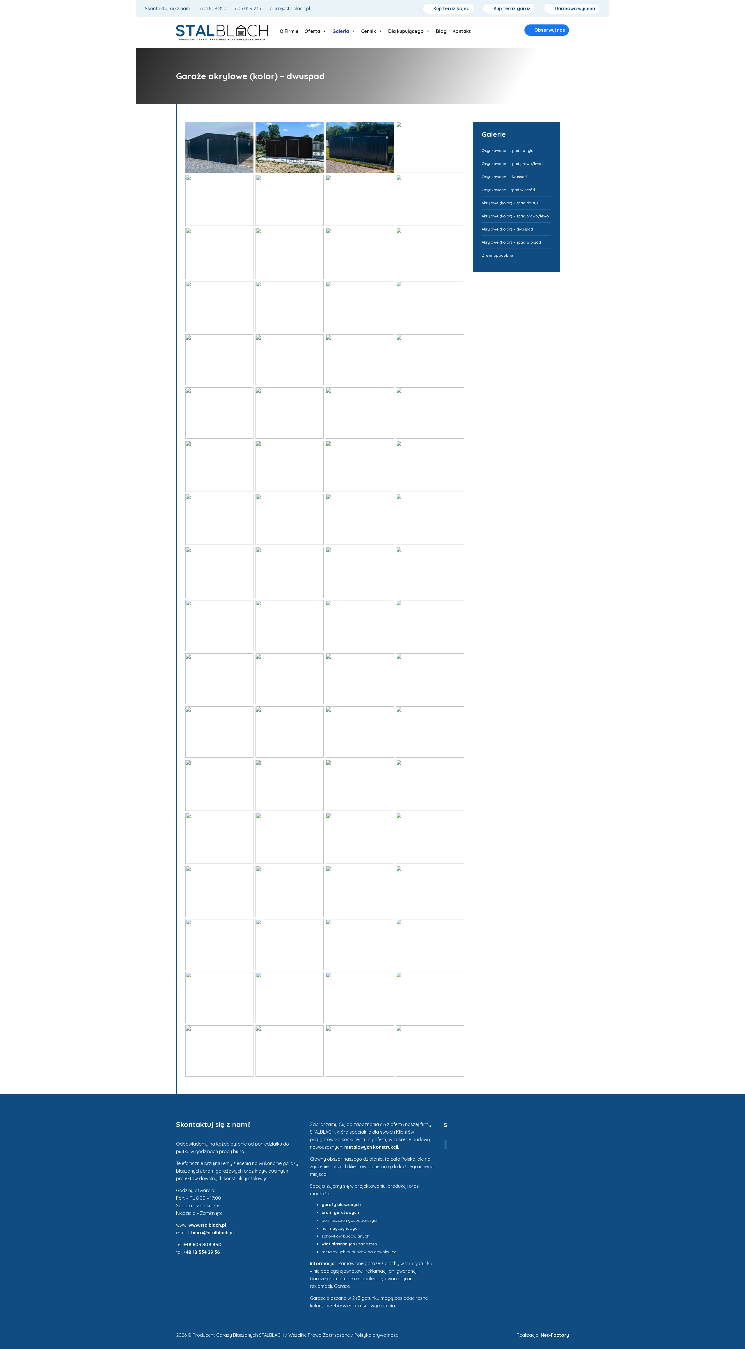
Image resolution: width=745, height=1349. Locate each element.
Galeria (340, 29)
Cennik (368, 29)
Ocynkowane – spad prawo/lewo (512, 163)
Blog (441, 29)
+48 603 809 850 (202, 1244)
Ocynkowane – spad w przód (508, 189)
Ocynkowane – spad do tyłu (507, 150)
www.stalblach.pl (207, 1225)
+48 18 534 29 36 (201, 1252)
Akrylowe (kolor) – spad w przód (511, 242)
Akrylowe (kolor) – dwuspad (507, 229)
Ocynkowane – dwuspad (504, 176)
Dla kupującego (406, 29)
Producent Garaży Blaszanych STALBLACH (238, 1335)
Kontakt (462, 29)
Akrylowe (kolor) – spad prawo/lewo (515, 216)
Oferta (312, 29)
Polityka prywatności (376, 1335)
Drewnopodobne (497, 255)
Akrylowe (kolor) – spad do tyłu (511, 203)
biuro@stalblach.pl (212, 1232)
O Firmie (289, 29)
